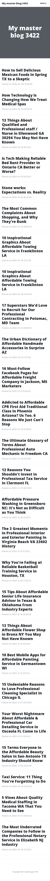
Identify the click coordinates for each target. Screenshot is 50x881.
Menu (42, 3)
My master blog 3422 (15, 3)
